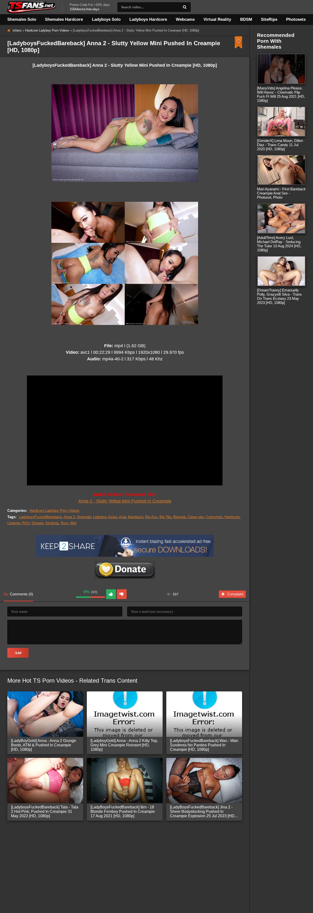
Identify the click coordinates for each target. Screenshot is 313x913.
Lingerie (13, 523)
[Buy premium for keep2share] (125, 555)
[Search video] (185, 7)
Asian (112, 517)
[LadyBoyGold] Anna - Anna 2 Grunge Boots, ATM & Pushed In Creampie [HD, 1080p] (43, 745)
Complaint (235, 594)
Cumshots (214, 517)
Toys (64, 523)
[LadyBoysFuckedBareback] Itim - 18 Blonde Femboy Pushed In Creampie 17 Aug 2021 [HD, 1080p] (122, 811)
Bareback (135, 517)
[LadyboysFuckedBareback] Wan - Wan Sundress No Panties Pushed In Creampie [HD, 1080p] (204, 745)
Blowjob (179, 517)
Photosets (296, 19)
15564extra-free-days (85, 9)
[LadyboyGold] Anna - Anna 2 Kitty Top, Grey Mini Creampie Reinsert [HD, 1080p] (124, 745)
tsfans (17, 30)
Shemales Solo (21, 19)
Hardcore (231, 517)
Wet (73, 523)
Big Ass (151, 517)
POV (25, 523)
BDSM (246, 19)
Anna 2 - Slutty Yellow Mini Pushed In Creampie (124, 501)
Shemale (84, 517)
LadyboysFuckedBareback (40, 517)
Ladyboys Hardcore (148, 19)
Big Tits (165, 517)
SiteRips (269, 19)
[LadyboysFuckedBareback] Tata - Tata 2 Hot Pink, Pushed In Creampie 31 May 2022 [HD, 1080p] (44, 811)
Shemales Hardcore (64, 19)
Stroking (51, 523)
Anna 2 (69, 517)
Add (18, 653)
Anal (122, 517)
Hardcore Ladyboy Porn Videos (47, 30)
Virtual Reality (217, 19)
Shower (37, 523)
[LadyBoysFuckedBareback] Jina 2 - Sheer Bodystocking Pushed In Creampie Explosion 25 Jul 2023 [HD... (203, 811)
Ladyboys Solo (106, 19)
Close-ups (196, 517)
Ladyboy (99, 517)
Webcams (185, 19)
